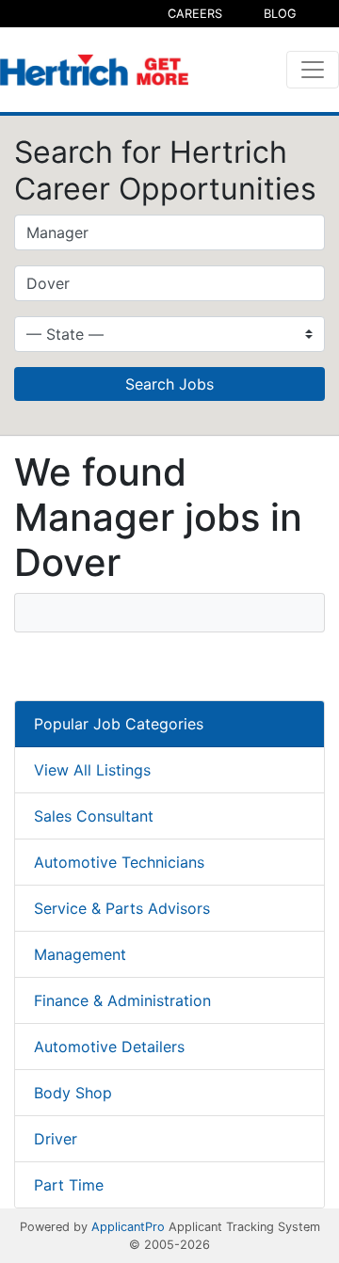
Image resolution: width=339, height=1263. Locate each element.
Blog (280, 14)
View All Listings (92, 769)
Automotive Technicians (119, 862)
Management (80, 954)
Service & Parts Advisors (122, 908)
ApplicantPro (128, 1227)
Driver (55, 1138)
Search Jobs (169, 384)
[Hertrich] (94, 70)
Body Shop (73, 1092)
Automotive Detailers (109, 1046)
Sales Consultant (93, 816)
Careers (195, 14)
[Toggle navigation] (312, 69)
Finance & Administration (122, 1000)
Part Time (69, 1184)
